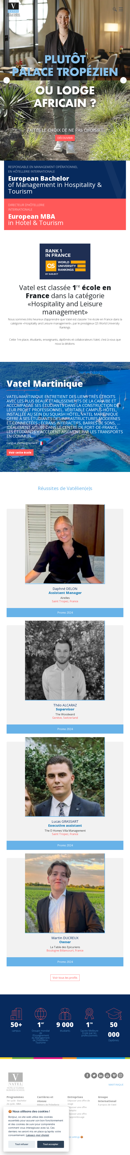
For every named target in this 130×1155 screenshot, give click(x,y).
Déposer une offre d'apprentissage (77, 1115)
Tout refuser (21, 1144)
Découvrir (65, 138)
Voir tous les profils (65, 978)
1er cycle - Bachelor (16, 1100)
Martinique (116, 1084)
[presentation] (6, 80)
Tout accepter (50, 1144)
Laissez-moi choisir (37, 1135)
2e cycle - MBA (14, 1103)
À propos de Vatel (107, 1104)
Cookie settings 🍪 (73, 1136)
